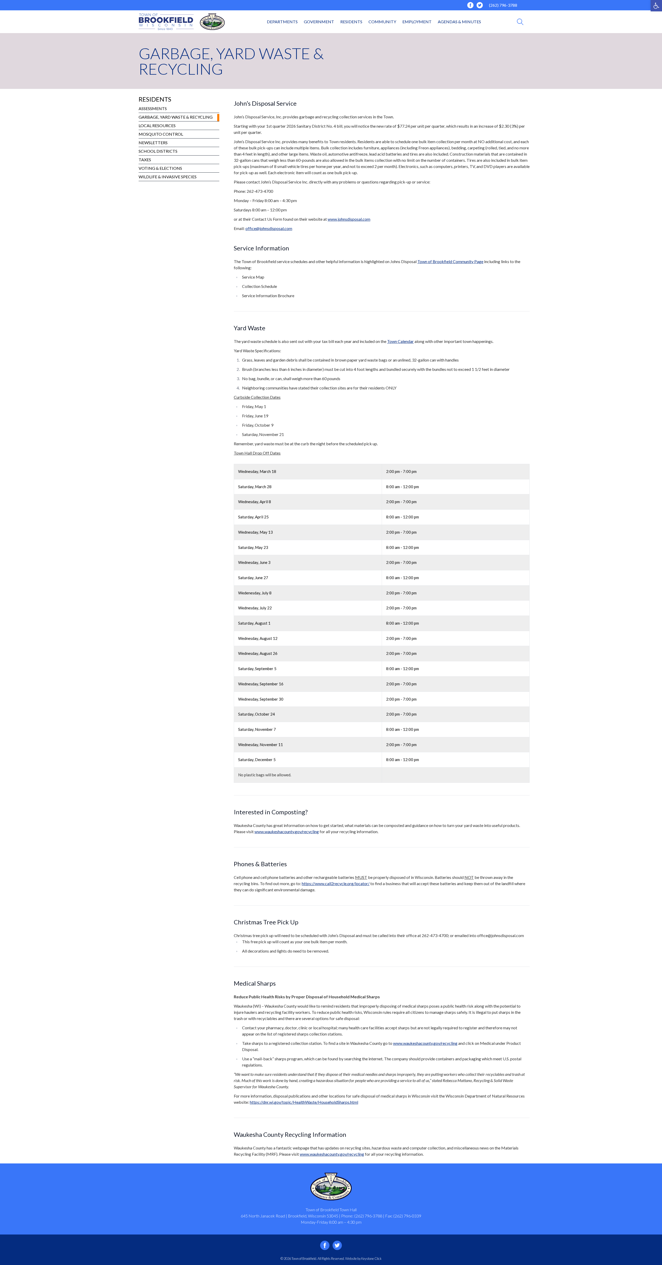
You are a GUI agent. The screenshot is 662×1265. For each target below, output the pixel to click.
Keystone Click (371, 1258)
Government (319, 21)
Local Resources (157, 125)
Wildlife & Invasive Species (168, 176)
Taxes (145, 159)
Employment (417, 21)
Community (382, 21)
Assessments (153, 108)
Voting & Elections (160, 168)
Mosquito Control (161, 134)
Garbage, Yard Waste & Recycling (176, 116)
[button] (656, 5)
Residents (351, 21)
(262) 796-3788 (503, 5)
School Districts (158, 151)
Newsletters (153, 142)
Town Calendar (400, 341)
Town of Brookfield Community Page (450, 261)
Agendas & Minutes (459, 21)
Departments (282, 21)
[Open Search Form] (520, 22)
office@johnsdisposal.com (268, 228)
